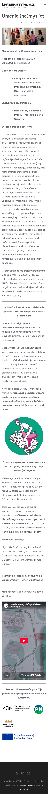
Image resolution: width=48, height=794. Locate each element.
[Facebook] (17, 774)
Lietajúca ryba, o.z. (18, 4)
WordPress (23, 789)
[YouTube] (28, 774)
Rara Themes (27, 785)
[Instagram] (22, 774)
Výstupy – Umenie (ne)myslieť (26, 579)
